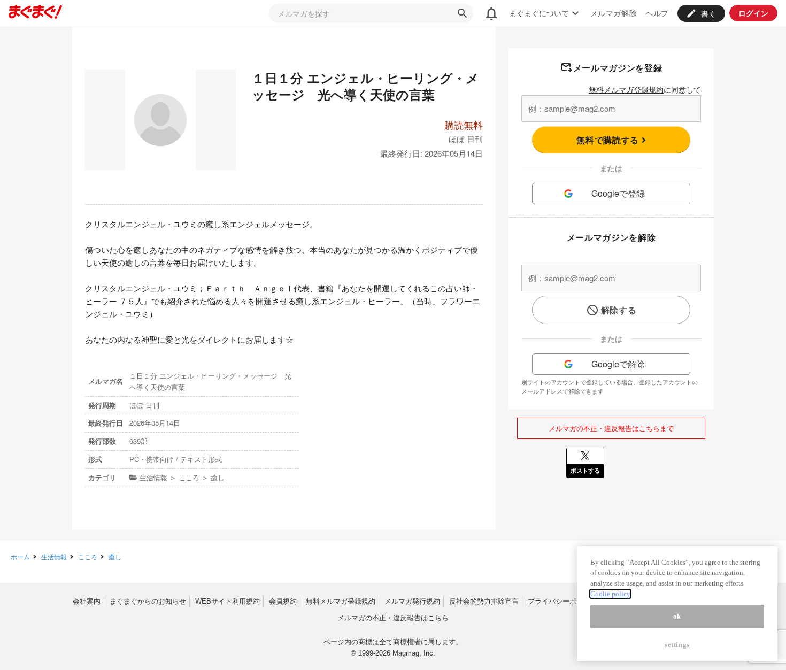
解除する (619, 310)
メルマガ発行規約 (412, 601)
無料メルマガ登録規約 (626, 89)
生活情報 (54, 556)
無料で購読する (608, 140)
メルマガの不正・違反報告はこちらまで (611, 428)
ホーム (20, 556)
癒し (115, 556)
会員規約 (283, 601)
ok (677, 616)
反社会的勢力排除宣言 (484, 601)
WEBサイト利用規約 (227, 601)
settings (677, 645)
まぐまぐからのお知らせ (148, 601)
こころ (87, 556)
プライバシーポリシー (562, 601)
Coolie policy (610, 594)
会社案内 (87, 601)
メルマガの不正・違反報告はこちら (393, 618)
